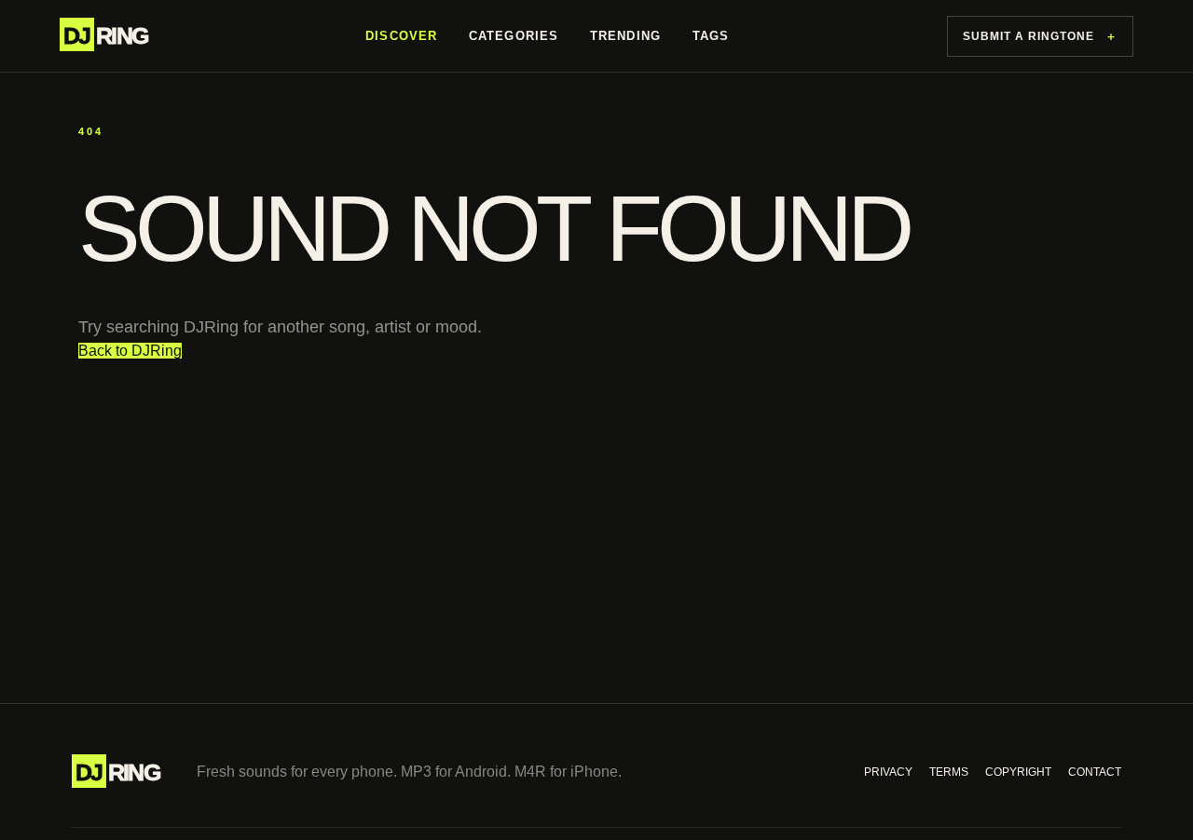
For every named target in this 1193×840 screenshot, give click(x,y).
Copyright (1018, 772)
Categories (513, 36)
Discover (401, 36)
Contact (1094, 772)
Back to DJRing (130, 351)
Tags (710, 36)
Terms (948, 772)
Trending (625, 36)
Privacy (888, 772)
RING (105, 35)
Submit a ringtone (1040, 36)
